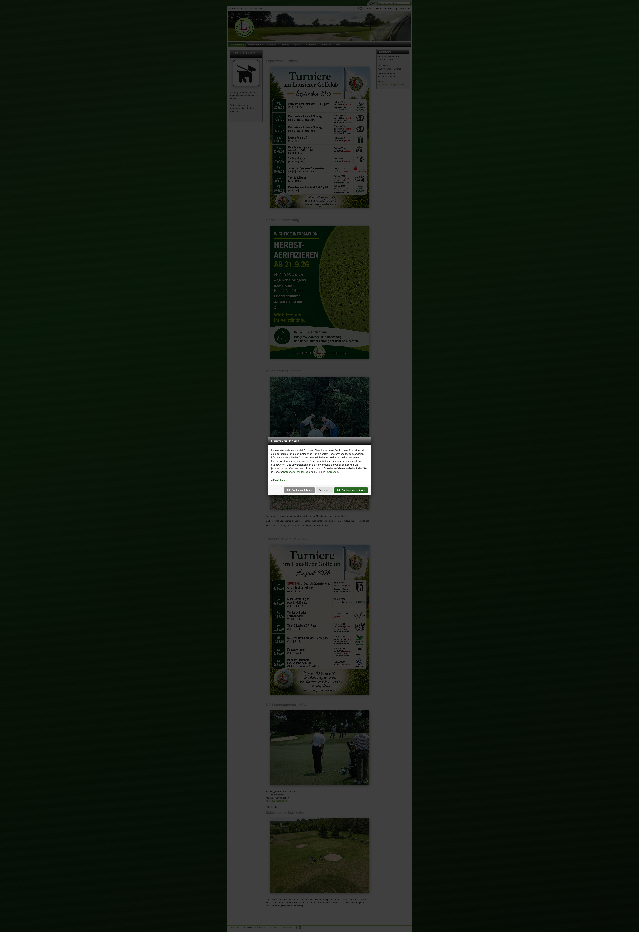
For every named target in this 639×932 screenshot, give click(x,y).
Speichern (324, 490)
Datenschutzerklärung (295, 471)
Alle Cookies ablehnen (299, 490)
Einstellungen (280, 480)
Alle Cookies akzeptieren (351, 490)
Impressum (332, 471)
